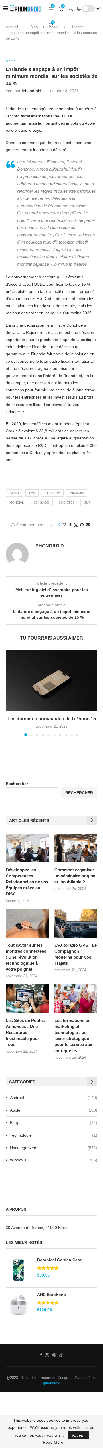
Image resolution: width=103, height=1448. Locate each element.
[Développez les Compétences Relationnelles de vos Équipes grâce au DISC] (27, 848)
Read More (53, 1442)
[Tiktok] (61, 1355)
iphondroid (31, 90)
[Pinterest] (54, 1355)
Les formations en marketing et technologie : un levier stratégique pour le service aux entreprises (73, 1035)
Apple (53, 1110)
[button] (10, 693)
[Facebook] (41, 1355)
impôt (14, 492)
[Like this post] (64, 524)
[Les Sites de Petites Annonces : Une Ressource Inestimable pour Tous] (27, 998)
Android (53, 1097)
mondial (16, 502)
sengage (41, 502)
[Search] (71, 8)
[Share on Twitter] (76, 524)
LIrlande (52, 492)
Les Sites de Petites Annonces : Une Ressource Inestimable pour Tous (25, 1032)
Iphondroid (51, 1383)
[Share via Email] (88, 524)
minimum (77, 492)
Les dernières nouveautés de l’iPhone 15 (51, 718)
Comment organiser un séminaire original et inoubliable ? (75, 875)
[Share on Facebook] (70, 524)
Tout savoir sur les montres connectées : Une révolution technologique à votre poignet (26, 957)
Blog (53, 1122)
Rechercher (17, 783)
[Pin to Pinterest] (82, 524)
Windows (53, 1160)
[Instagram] (47, 1355)
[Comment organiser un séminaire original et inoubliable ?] (75, 848)
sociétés (66, 502)
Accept (78, 1435)
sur (87, 502)
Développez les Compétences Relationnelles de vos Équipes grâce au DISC (27, 881)
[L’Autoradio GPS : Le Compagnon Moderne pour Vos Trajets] (75, 923)
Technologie (53, 1135)
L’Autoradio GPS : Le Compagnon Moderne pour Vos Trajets (75, 954)
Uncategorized (53, 1147)
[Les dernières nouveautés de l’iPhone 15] (51, 680)
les (32, 492)
